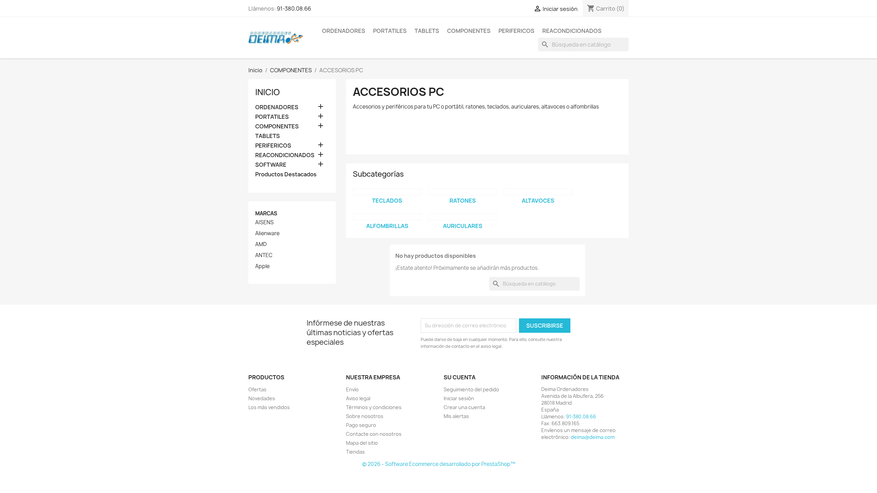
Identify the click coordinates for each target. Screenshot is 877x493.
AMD (261, 244)
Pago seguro (361, 425)
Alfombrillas (387, 226)
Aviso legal (358, 398)
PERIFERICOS (516, 31)
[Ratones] (462, 191)
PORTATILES (390, 31)
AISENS (264, 222)
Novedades (261, 398)
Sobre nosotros (364, 416)
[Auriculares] (462, 217)
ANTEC (263, 255)
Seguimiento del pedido (471, 389)
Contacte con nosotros (374, 434)
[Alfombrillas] (387, 217)
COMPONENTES (469, 31)
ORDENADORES (343, 31)
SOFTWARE (270, 164)
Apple (262, 266)
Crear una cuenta (464, 407)
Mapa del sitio (362, 443)
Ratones (462, 200)
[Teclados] (387, 191)
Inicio (267, 92)
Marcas (266, 213)
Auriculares (462, 226)
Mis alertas (456, 416)
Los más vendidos (269, 407)
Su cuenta (459, 377)
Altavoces (538, 200)
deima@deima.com (593, 437)
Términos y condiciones (374, 407)
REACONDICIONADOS (572, 31)
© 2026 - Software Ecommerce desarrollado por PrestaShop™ (438, 464)
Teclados (387, 200)
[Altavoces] (538, 191)
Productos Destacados (286, 174)
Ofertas (257, 389)
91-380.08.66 (294, 8)
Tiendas (355, 451)
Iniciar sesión (459, 398)
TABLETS (427, 31)
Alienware (267, 233)
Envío (352, 389)
